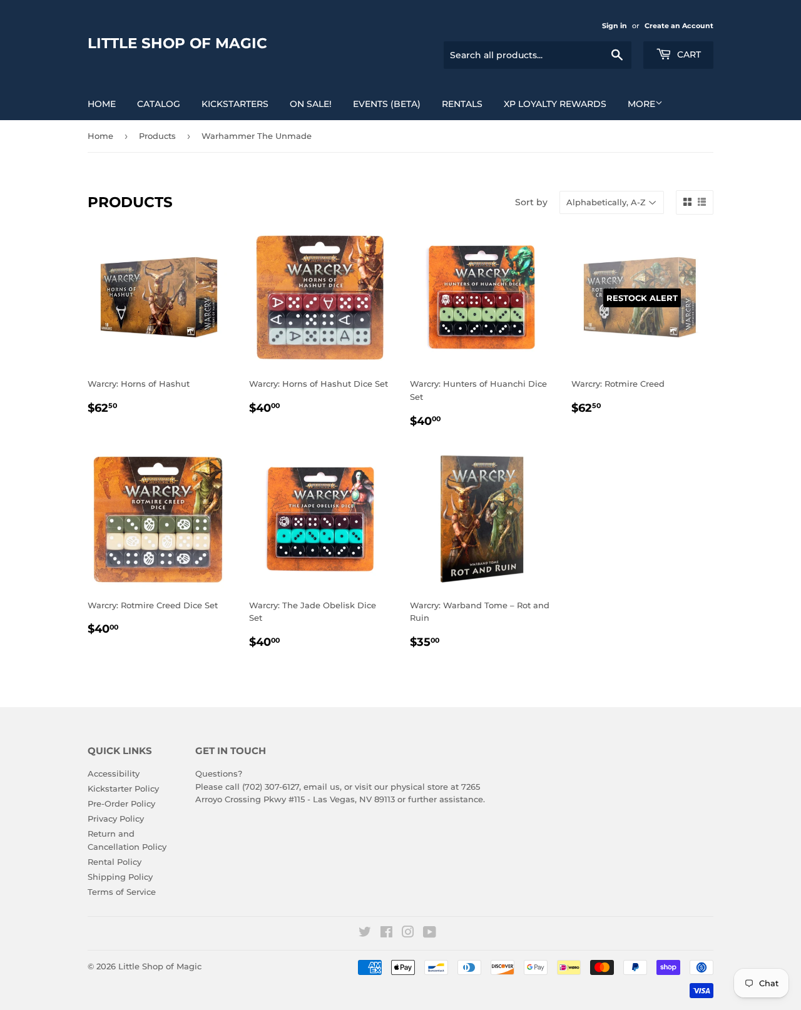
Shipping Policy (120, 877)
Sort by (531, 202)
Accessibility (114, 773)
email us (322, 787)
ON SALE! (311, 104)
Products (157, 136)
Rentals (462, 104)
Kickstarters (235, 104)
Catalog (158, 104)
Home (102, 104)
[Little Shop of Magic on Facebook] (386, 934)
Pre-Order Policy (121, 803)
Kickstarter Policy (123, 788)
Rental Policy (114, 862)
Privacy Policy (116, 819)
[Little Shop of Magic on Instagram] (408, 934)
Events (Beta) (387, 104)
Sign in (614, 25)
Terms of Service (122, 892)
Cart (688, 54)
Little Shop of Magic (177, 43)
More (641, 104)
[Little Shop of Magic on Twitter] (365, 934)
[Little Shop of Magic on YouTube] (429, 934)
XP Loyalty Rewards (555, 104)
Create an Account (679, 25)
